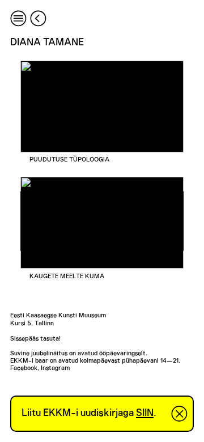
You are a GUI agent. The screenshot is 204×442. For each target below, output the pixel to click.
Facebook (23, 368)
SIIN (145, 413)
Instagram (55, 368)
